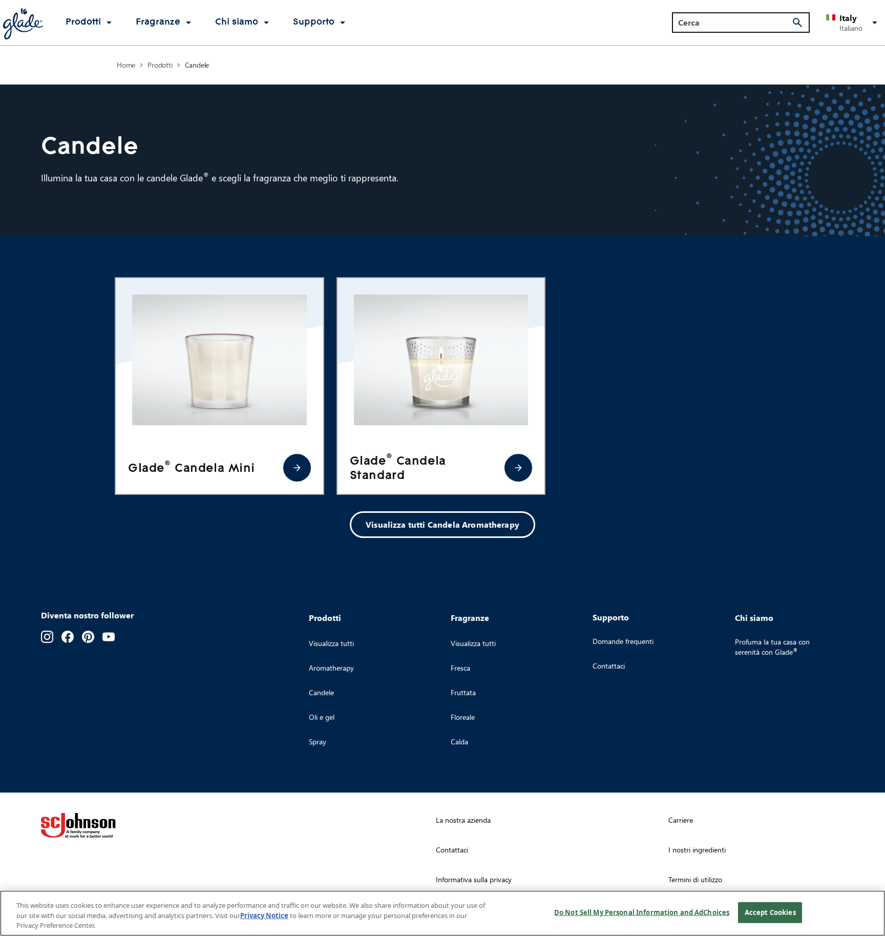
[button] (853, 22)
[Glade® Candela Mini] (297, 468)
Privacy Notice (264, 915)
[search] (797, 22)
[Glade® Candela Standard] (518, 468)
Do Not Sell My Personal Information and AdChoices (641, 912)
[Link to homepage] (22, 22)
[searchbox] (734, 22)
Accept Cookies (770, 912)
